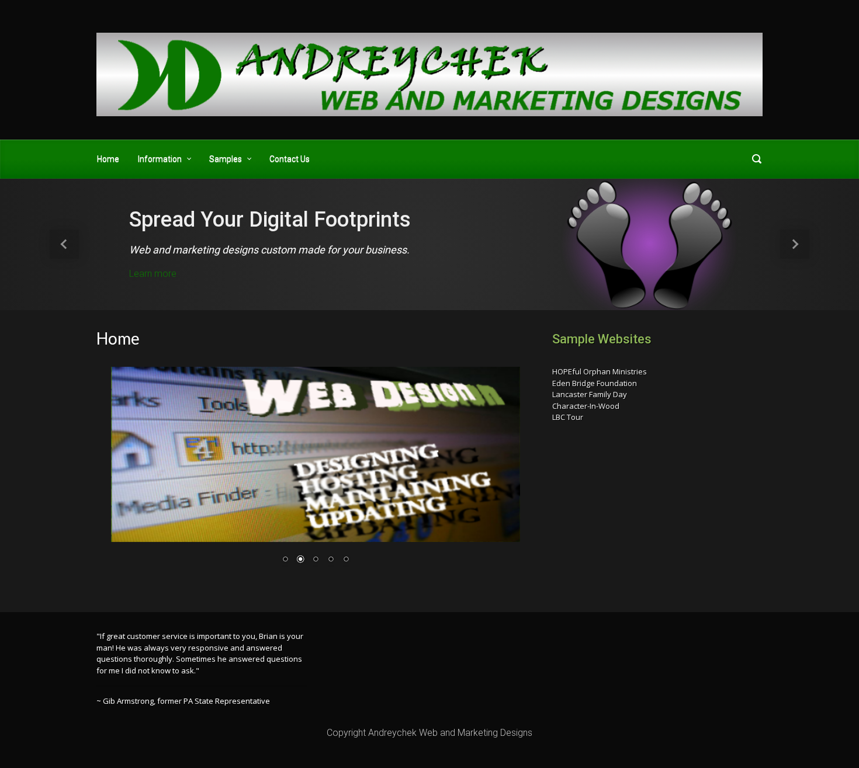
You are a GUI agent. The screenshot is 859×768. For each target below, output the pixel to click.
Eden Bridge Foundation (594, 383)
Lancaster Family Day (589, 394)
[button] (64, 244)
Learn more (152, 273)
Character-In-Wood (585, 406)
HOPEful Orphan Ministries (599, 371)
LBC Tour (567, 417)
